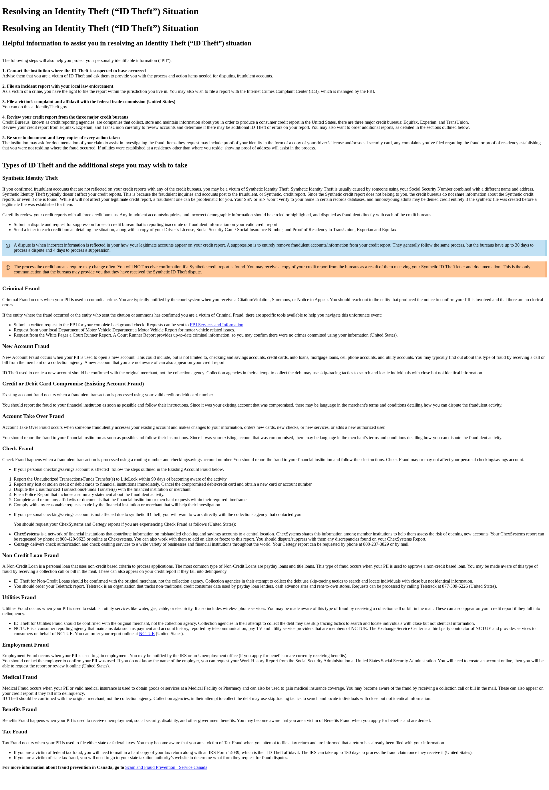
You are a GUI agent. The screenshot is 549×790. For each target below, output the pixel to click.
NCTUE (147, 633)
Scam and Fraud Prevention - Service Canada (166, 767)
